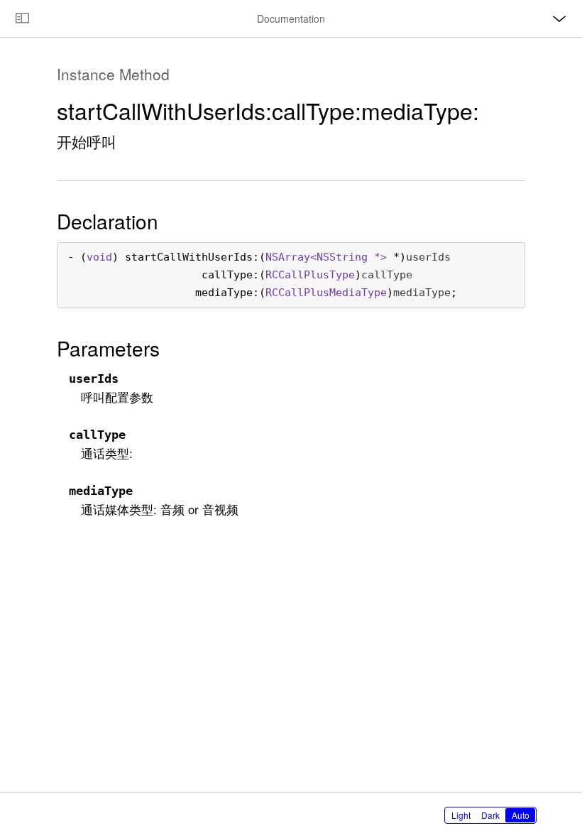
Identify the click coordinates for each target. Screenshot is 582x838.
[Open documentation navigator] (22, 18)
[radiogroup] (490, 815)
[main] (291, 414)
